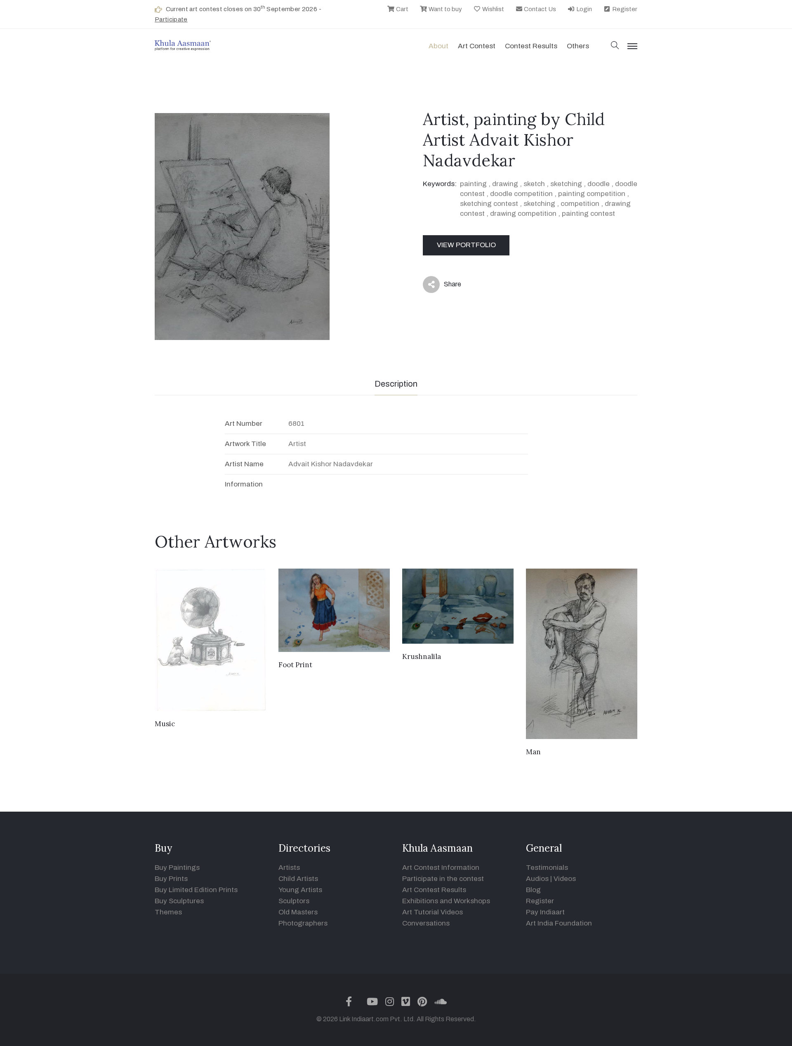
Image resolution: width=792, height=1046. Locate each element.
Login (583, 9)
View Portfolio (466, 245)
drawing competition (523, 213)
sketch (534, 184)
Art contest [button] (476, 46)
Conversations (426, 923)
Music (165, 723)
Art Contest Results (434, 890)
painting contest (588, 213)
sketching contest (489, 204)
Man (533, 751)
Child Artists (298, 879)
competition (580, 204)
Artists (289, 867)
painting (473, 184)
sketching (566, 184)
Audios (537, 879)
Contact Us (539, 9)
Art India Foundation (559, 923)
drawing (505, 184)
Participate (171, 19)
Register (624, 9)
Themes (168, 912)
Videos (565, 879)
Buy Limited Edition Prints (196, 890)
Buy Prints (171, 879)
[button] (615, 46)
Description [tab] (396, 383)
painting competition (591, 194)
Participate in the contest (443, 879)
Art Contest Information (440, 867)
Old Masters (298, 912)
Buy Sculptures (179, 901)
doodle (598, 184)
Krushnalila (421, 656)
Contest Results (531, 46)
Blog (533, 890)
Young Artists (300, 890)
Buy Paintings (177, 867)
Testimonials (547, 867)
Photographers (303, 923)
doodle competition (521, 194)
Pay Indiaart (545, 912)
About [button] (438, 46)
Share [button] (446, 286)
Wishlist (492, 9)
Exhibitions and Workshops (446, 901)
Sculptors (293, 901)
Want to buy (444, 9)
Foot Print (295, 664)
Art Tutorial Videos (432, 912)
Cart (401, 9)
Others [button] (578, 46)
